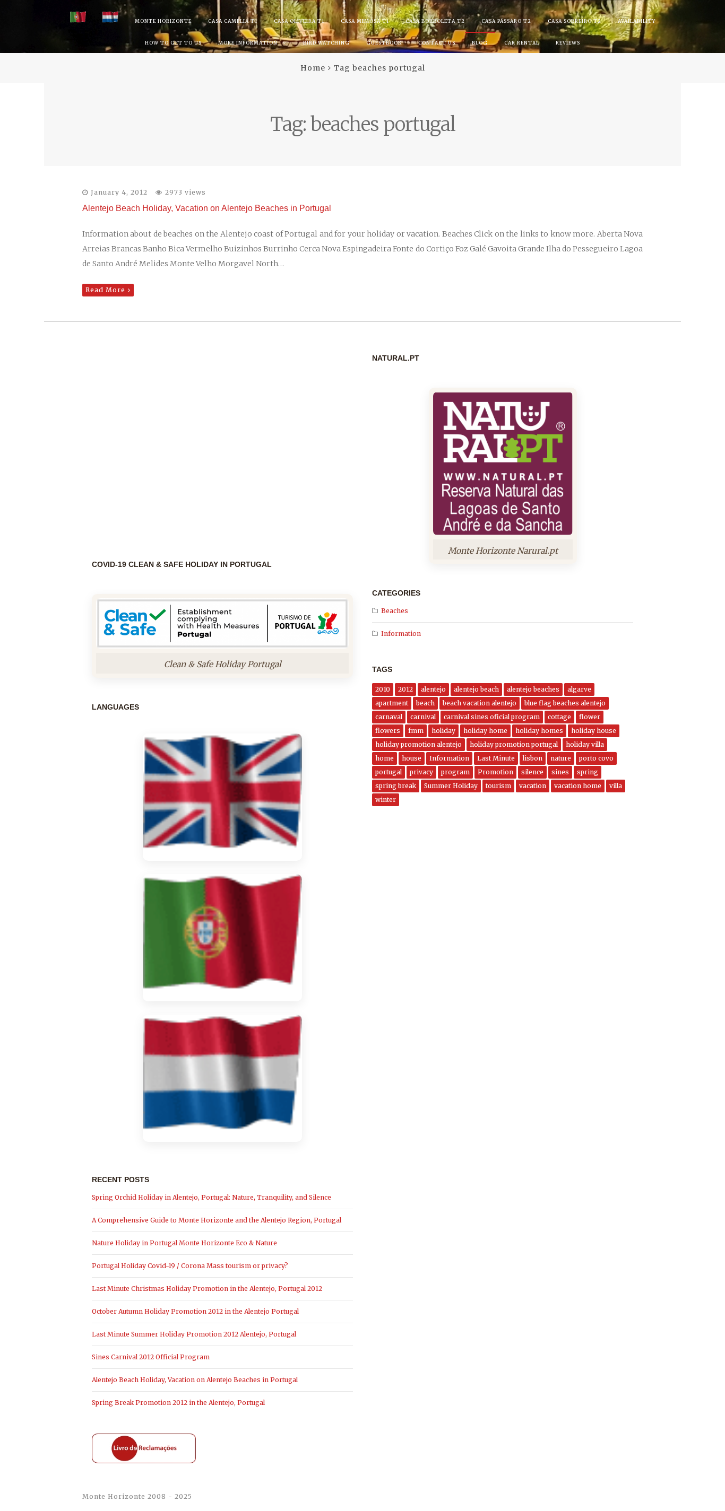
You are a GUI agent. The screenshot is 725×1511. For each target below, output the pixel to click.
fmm (416, 731)
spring (587, 772)
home (384, 758)
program (455, 772)
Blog (480, 43)
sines (560, 772)
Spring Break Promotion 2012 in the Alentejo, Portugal (178, 1403)
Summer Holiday (451, 786)
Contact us (436, 43)
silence (532, 772)
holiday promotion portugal (514, 744)
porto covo (596, 758)
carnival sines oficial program (492, 717)
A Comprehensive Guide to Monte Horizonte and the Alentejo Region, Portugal (216, 1220)
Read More (105, 290)
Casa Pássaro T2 (506, 21)
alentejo (433, 689)
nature (560, 758)
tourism (498, 786)
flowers (387, 731)
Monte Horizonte (163, 21)
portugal (388, 772)
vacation (532, 786)
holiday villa (585, 744)
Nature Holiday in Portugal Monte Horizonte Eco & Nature (184, 1243)
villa (615, 786)
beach (425, 703)
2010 (382, 689)
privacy (421, 772)
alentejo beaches (533, 689)
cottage (559, 717)
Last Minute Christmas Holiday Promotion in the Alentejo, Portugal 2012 (207, 1288)
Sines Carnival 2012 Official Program (151, 1357)
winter (385, 799)
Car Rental (521, 43)
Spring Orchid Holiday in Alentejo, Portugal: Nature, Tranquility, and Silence (211, 1197)
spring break (395, 786)
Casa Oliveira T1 (299, 21)
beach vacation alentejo (479, 703)
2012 (405, 689)
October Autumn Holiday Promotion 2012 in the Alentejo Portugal (195, 1311)
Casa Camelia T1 (232, 21)
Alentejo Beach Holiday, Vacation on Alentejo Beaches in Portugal (206, 208)
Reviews (568, 43)
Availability (636, 21)
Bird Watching (326, 43)
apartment (391, 703)
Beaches (394, 611)
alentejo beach (476, 689)
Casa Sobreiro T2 (574, 21)
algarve (579, 689)
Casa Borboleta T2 (435, 21)
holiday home (485, 731)
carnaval (388, 717)
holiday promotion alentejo (418, 744)
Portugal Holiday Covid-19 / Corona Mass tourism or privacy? (190, 1266)
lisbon (532, 758)
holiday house (593, 731)
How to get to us (173, 43)
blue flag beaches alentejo (565, 703)
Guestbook (384, 43)
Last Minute (496, 758)
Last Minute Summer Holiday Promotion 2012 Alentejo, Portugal (194, 1334)
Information (401, 633)
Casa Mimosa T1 (365, 21)
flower (589, 717)
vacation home (577, 786)
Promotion (495, 772)
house (411, 758)
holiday (443, 731)
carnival (423, 717)
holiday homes (539, 731)
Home (312, 68)
